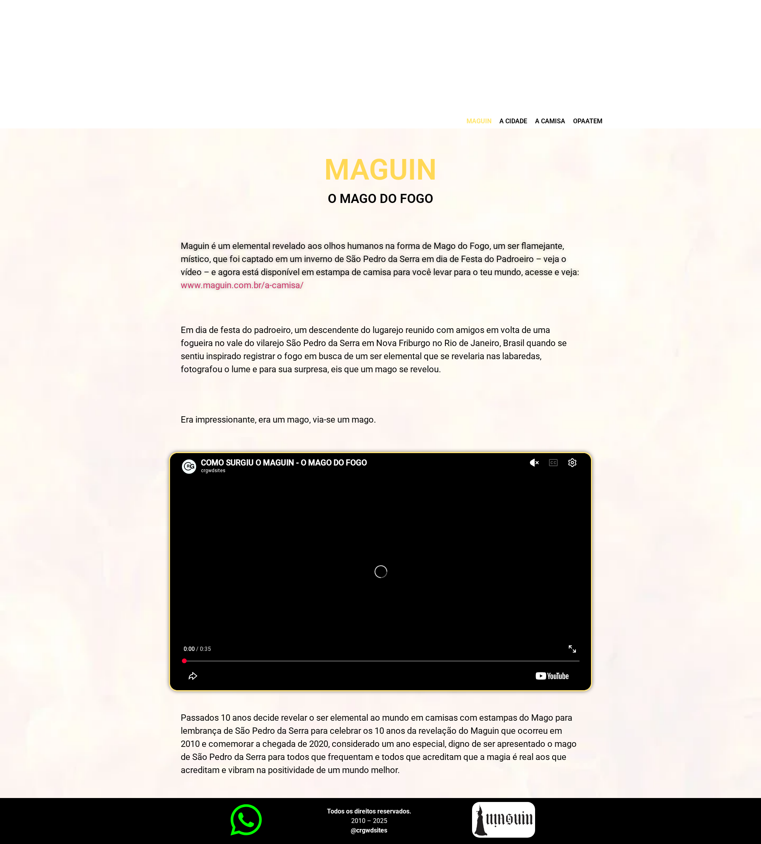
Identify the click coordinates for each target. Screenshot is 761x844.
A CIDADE (513, 121)
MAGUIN (479, 121)
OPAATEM (587, 121)
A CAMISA (550, 121)
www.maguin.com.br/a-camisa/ (242, 285)
